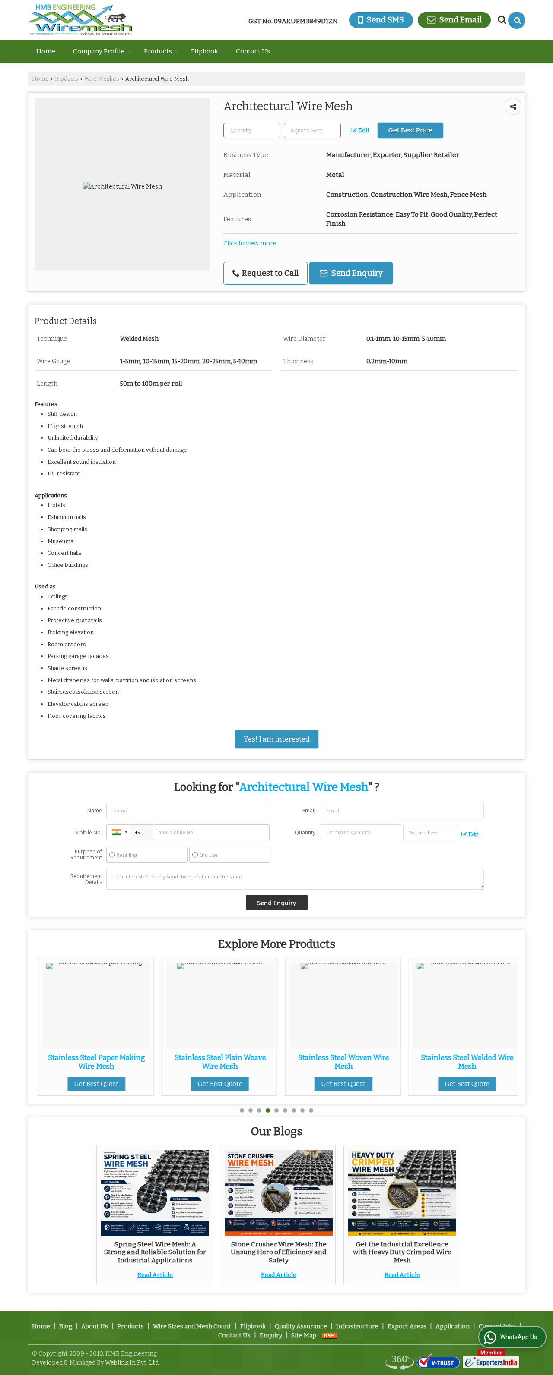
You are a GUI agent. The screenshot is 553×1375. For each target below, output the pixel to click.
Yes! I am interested (277, 739)
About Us (94, 1326)
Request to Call (269, 273)
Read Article (155, 1275)
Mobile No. (88, 832)
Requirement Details (86, 879)
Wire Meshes (101, 79)
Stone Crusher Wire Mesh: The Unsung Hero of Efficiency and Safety (279, 1252)
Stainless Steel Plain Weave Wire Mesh (218, 1061)
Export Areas (407, 1326)
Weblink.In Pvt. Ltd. (132, 1362)
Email (308, 810)
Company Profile (99, 51)
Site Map (303, 1335)
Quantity (305, 832)
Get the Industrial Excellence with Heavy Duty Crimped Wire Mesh (402, 1252)
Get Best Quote (94, 1084)
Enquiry (271, 1335)
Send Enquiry (356, 273)
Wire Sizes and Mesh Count (192, 1326)
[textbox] (312, 130)
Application (452, 1326)
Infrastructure (357, 1326)
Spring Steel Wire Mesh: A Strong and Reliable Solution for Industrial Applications (155, 1252)
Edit (363, 130)
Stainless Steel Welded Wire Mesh (464, 1061)
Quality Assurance (301, 1326)
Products (158, 51)
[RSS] (329, 1335)
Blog (65, 1326)
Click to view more (249, 243)
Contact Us (253, 51)
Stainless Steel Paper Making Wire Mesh (94, 1061)
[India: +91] (118, 832)
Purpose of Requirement (86, 855)
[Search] (516, 20)
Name (94, 810)
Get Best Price (410, 130)
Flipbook (204, 51)
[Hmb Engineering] (80, 20)
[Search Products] (501, 20)
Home (45, 51)
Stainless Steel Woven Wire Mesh (341, 1061)
